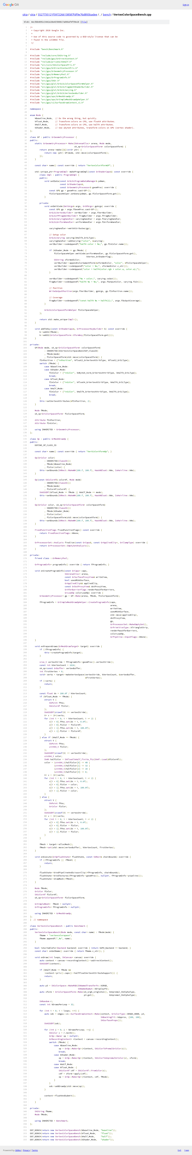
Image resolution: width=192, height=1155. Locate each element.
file (84, 22)
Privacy (26, 1150)
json (186, 1150)
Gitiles (18, 1150)
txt (179, 1150)
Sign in (186, 4)
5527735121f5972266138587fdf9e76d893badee (67, 14)
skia (25, 14)
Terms (35, 1150)
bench (107, 14)
